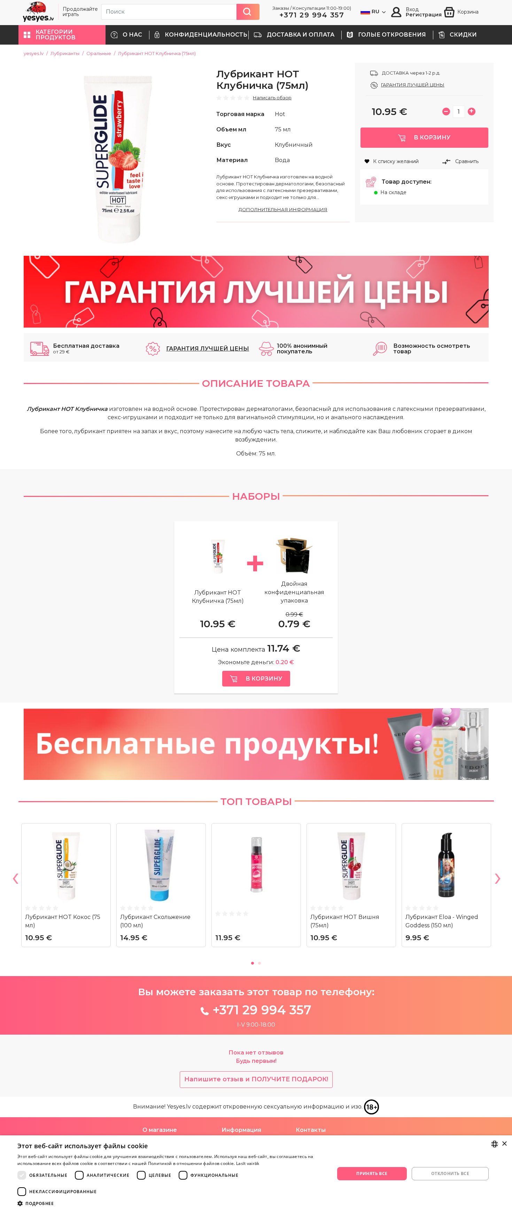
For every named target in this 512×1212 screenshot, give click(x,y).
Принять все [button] (371, 1173)
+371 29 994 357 (311, 15)
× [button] (504, 1143)
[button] (62, 35)
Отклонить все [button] (450, 1173)
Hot (280, 114)
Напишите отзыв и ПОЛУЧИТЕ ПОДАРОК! (256, 1079)
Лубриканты (65, 53)
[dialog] (256, 1173)
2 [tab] (259, 962)
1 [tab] (252, 962)
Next (497, 879)
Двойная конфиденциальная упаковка (294, 592)
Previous (14, 879)
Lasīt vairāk (247, 1163)
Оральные (98, 53)
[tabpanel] (66, 888)
